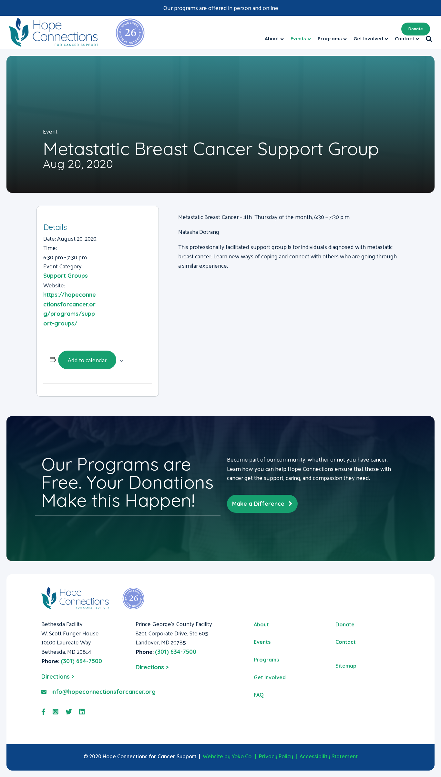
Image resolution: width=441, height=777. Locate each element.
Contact (345, 642)
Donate (415, 28)
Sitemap (345, 665)
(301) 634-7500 (81, 661)
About (261, 624)
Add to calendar (87, 359)
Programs (266, 659)
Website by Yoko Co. (227, 756)
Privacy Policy (276, 756)
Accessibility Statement (329, 756)
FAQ (259, 695)
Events (262, 642)
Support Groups (65, 275)
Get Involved (270, 677)
